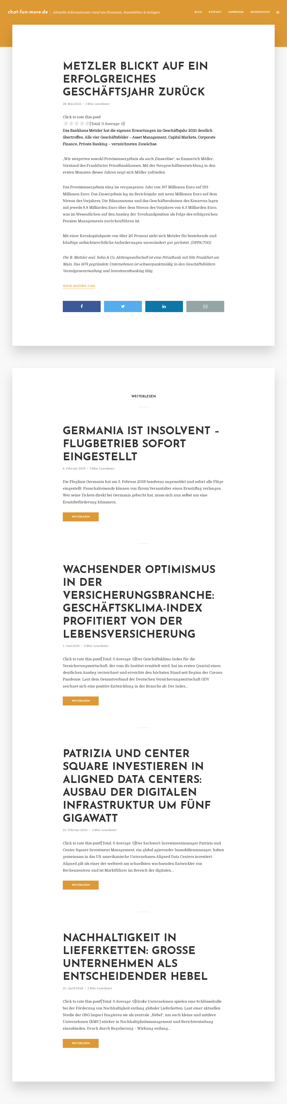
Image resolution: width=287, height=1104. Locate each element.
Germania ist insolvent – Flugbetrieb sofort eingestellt (141, 444)
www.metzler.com (79, 286)
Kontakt (215, 12)
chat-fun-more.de (28, 12)
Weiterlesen (81, 517)
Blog (198, 12)
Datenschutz (260, 12)
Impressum (236, 12)
